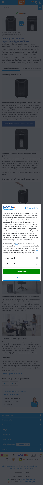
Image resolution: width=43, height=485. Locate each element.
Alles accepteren (22, 272)
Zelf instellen (21, 278)
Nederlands (31, 208)
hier (16, 244)
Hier (37, 250)
